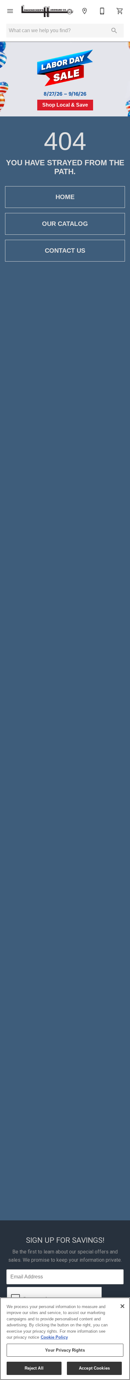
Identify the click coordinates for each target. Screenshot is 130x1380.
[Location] (84, 11)
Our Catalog (65, 223)
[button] (10, 11)
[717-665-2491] (102, 11)
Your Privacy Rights (65, 1350)
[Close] (122, 1306)
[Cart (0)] (119, 11)
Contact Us (65, 250)
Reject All (34, 1368)
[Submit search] (114, 30)
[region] (65, 1338)
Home (65, 196)
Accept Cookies (94, 1368)
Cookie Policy (54, 1337)
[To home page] (47, 11)
